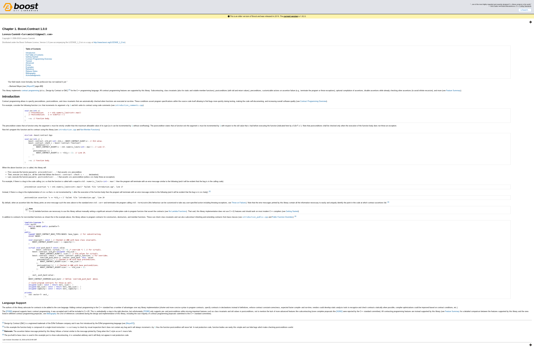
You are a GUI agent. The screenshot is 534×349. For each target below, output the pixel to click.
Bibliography (31, 73)
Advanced (30, 63)
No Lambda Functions (177, 211)
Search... (525, 10)
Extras (28, 65)
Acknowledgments (33, 75)
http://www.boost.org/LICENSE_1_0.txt (109, 42)
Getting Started (32, 57)
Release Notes (32, 71)
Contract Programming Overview (39, 59)
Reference (30, 69)
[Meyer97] (30, 86)
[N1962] (339, 311)
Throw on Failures (239, 203)
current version (291, 16)
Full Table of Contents (34, 55)
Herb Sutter (494, 6)
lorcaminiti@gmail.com (36, 34)
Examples (30, 67)
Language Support (14, 302)
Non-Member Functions (89, 130)
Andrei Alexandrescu (508, 6)
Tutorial (29, 61)
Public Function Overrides (282, 217)
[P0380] (9, 311)
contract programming (30, 90)
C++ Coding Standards (523, 6)
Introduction (30, 53)
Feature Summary (453, 90)
